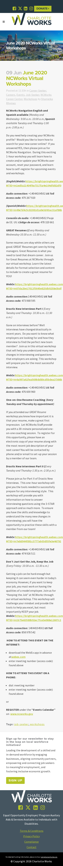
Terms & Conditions (31, 830)
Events (20, 94)
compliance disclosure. (49, 857)
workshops (37, 724)
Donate (41, 8)
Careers (10, 94)
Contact (31, 847)
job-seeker (21, 724)
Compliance (31, 841)
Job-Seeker (32, 94)
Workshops (30, 99)
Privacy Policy (31, 836)
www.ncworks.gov (21, 714)
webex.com (18, 657)
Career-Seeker (37, 90)
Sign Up (15, 780)
